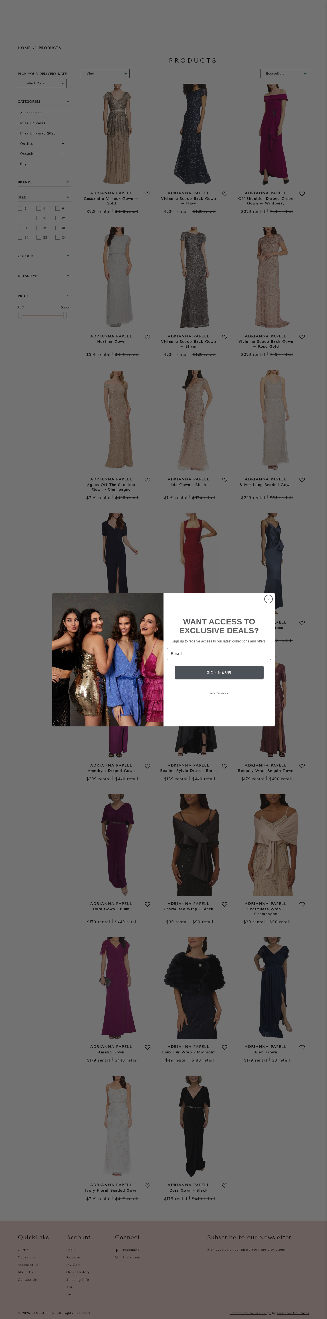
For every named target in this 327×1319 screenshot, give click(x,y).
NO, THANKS (219, 693)
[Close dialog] (268, 599)
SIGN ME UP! (219, 672)
